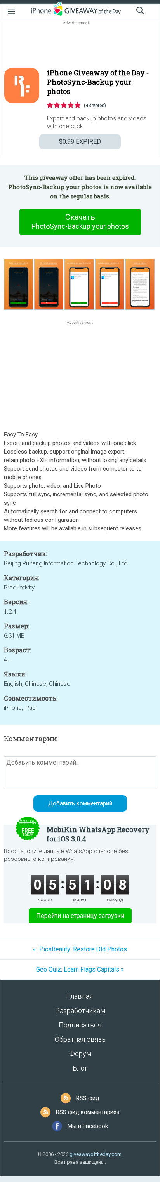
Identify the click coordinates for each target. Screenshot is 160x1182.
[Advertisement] (80, 45)
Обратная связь (80, 1039)
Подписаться (80, 1025)
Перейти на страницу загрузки (80, 916)
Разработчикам (80, 1010)
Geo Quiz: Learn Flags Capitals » (80, 969)
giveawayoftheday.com (96, 1154)
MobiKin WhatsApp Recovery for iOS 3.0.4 (98, 834)
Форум (80, 1054)
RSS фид (87, 1098)
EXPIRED (80, 141)
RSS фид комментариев (88, 1112)
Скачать (80, 221)
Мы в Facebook (88, 1126)
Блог (80, 1068)
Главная (80, 996)
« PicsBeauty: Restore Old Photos (80, 949)
